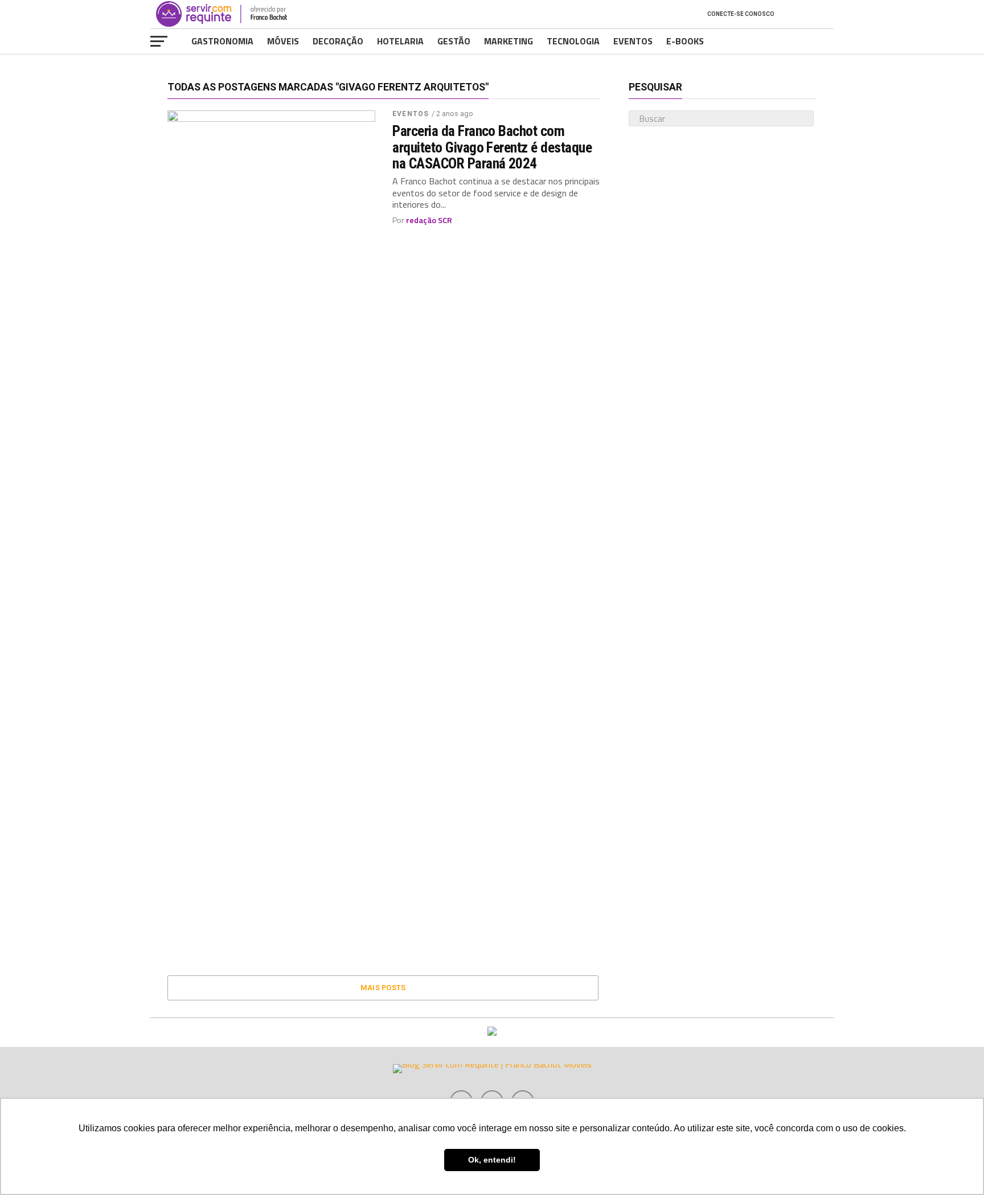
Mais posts (383, 987)
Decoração (338, 41)
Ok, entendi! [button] (492, 1159)
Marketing (508, 41)
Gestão (453, 41)
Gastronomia (222, 41)
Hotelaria (400, 41)
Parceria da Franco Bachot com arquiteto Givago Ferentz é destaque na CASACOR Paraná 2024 (492, 147)
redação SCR (429, 220)
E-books (685, 41)
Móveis (283, 41)
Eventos (633, 41)
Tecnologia (573, 41)
